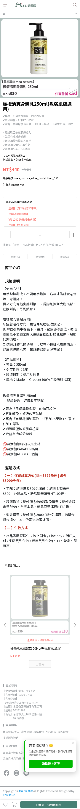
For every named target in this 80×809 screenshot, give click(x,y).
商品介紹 (15, 256)
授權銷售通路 (10, 737)
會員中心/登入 (11, 732)
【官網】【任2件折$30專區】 (22, 208)
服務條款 (51, 732)
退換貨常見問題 (12, 758)
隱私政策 (63, 732)
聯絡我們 (38, 732)
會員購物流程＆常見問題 (17, 753)
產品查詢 (26, 732)
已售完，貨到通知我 (48, 805)
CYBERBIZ (9, 795)
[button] (75, 625)
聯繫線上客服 (51, 763)
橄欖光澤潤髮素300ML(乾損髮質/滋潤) (35, 648)
